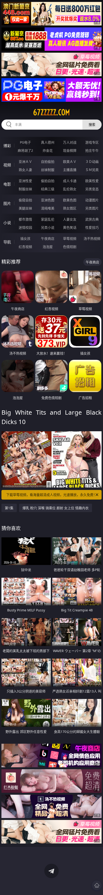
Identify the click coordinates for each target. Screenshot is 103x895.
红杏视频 (25, 246)
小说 (7, 222)
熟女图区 (69, 208)
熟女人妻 (25, 169)
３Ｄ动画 (92, 161)
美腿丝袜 (25, 208)
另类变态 (92, 189)
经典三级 (47, 189)
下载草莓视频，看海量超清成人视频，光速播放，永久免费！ (51, 494)
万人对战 (69, 142)
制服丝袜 (25, 189)
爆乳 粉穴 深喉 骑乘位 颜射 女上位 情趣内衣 (56, 508)
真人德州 (47, 142)
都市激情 (25, 219)
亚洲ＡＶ (25, 161)
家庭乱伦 (47, 219)
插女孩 (25, 238)
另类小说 (47, 227)
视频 (7, 165)
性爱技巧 (92, 227)
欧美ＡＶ (69, 161)
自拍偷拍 (47, 161)
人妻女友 (69, 219)
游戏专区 (92, 142)
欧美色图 (69, 200)
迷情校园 (25, 227)
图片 (7, 203)
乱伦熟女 (69, 189)
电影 (7, 184)
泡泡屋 (48, 246)
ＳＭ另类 (92, 169)
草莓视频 (69, 238)
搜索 (92, 124)
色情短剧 (69, 246)
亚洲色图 (47, 200)
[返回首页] (97, 885)
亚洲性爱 (25, 180)
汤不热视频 (92, 238)
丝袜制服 (47, 169)
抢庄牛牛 (92, 150)
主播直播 (69, 169)
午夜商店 (47, 238)
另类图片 (92, 208)
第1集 (9, 508)
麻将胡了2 (25, 150)
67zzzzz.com (51, 112)
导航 (7, 242)
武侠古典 (92, 219)
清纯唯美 (47, 208)
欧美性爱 (92, 180)
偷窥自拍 (25, 200)
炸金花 (48, 150)
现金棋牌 (69, 150)
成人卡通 (69, 180)
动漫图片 (92, 200)
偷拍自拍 (47, 180)
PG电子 (25, 142)
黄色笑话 (69, 227)
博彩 (7, 145)
